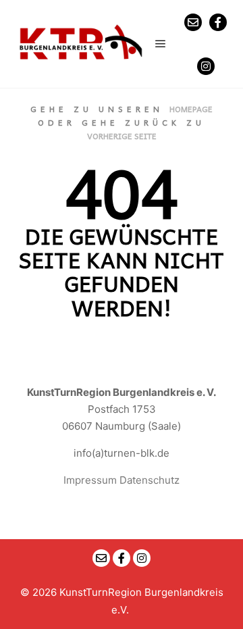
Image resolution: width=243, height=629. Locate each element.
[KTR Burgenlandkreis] (81, 44)
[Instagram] (206, 66)
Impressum (90, 480)
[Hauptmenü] (160, 44)
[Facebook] (218, 22)
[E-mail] (193, 22)
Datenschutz (149, 480)
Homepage (191, 109)
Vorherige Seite (122, 136)
